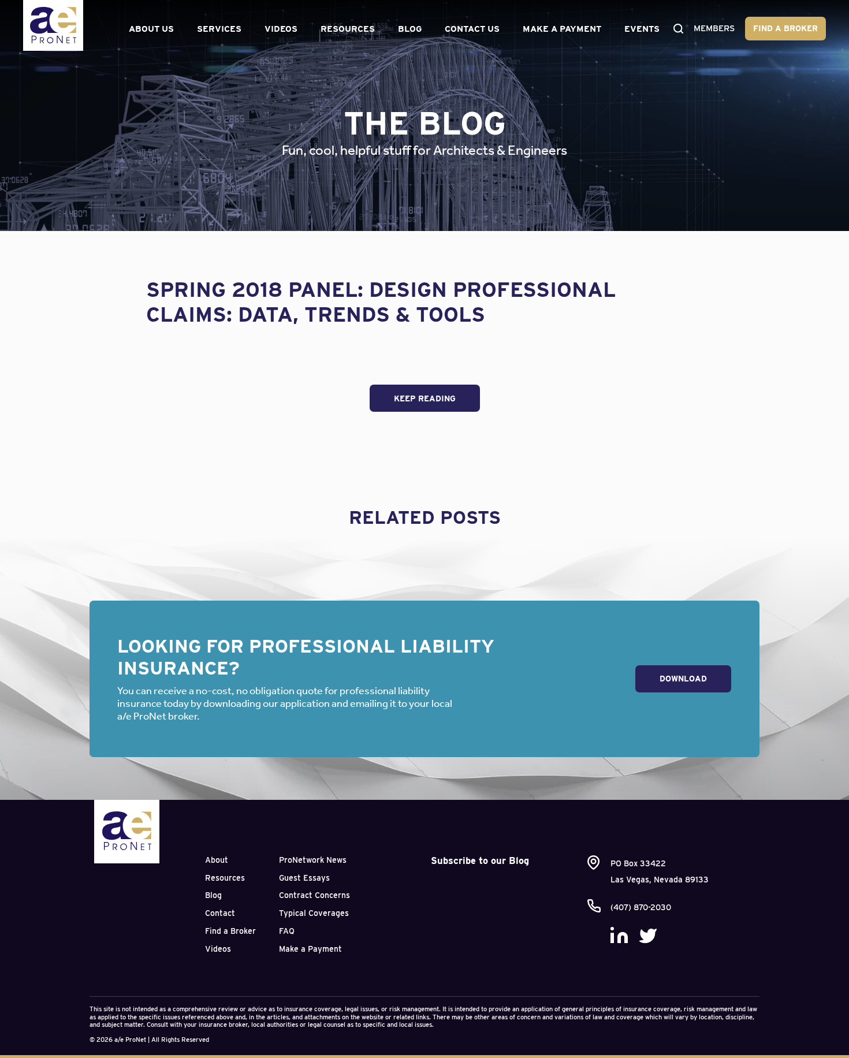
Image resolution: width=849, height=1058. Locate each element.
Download (683, 678)
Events (642, 29)
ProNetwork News (313, 860)
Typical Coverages (314, 913)
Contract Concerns (314, 895)
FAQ (287, 931)
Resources (348, 29)
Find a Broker (785, 28)
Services (219, 29)
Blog (410, 29)
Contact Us (472, 29)
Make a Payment (562, 29)
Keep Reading (425, 398)
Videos (281, 29)
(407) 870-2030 (640, 907)
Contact (220, 913)
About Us (151, 29)
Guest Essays (304, 877)
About (216, 860)
